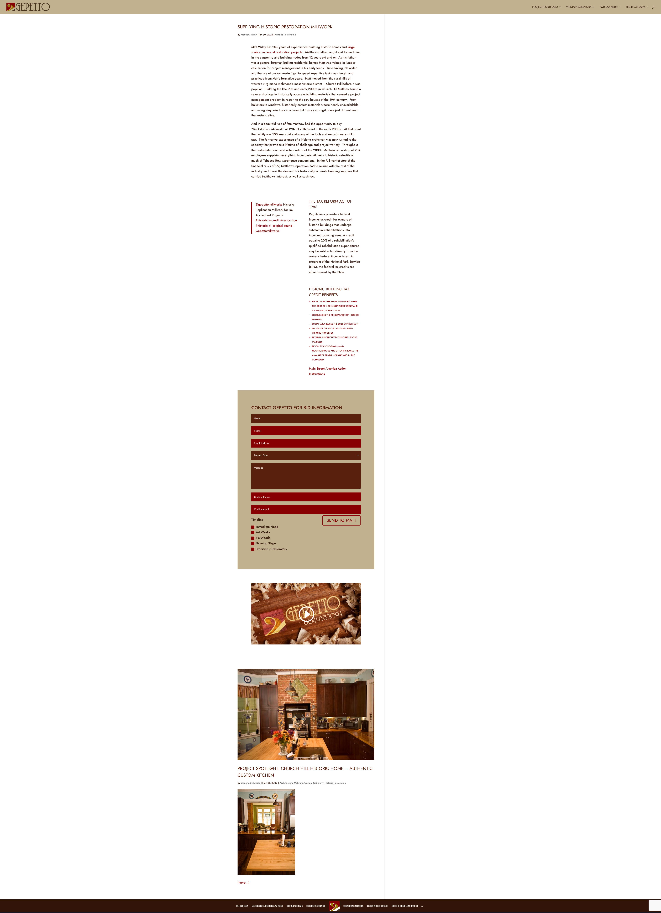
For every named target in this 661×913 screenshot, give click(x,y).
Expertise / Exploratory (271, 549)
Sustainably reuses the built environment (335, 324)
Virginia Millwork (578, 7)
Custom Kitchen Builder (377, 905)
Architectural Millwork (291, 783)
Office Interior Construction (405, 905)
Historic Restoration (285, 34)
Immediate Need (266, 526)
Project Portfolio (545, 7)
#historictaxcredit (268, 220)
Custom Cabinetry (313, 783)
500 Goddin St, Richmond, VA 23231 (267, 905)
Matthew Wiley (249, 34)
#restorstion (288, 220)
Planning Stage (265, 543)
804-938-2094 (242, 905)
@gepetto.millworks (269, 204)
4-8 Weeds (262, 538)
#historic (262, 225)
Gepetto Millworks (250, 783)
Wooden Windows (295, 905)
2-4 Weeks (262, 532)
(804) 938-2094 (635, 7)
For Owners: (609, 7)
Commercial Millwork (353, 905)
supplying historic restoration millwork (285, 27)
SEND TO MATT (341, 520)
